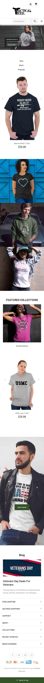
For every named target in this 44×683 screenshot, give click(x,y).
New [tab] (21, 61)
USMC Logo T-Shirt (22, 413)
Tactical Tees (8, 668)
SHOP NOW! (12, 44)
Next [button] (41, 99)
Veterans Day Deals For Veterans (16, 582)
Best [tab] (21, 65)
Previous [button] (3, 99)
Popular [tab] (21, 69)
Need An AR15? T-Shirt (22, 143)
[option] (22, 111)
